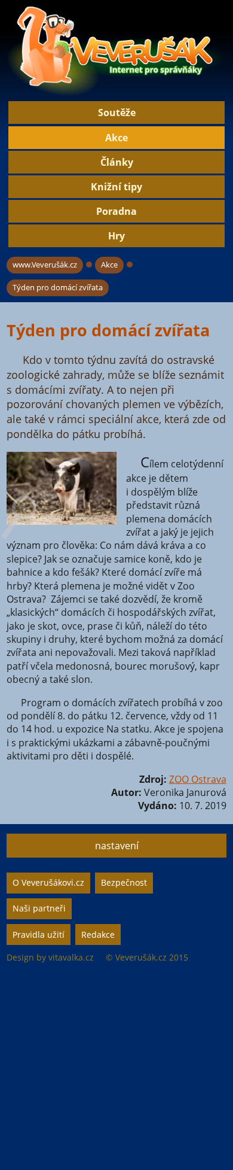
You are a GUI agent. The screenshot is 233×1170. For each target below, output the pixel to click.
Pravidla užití (39, 934)
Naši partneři (39, 908)
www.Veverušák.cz (45, 264)
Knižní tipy (116, 186)
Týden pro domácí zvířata (58, 287)
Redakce (98, 934)
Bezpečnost (124, 882)
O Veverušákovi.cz (48, 882)
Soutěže (117, 112)
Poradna (116, 211)
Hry (116, 235)
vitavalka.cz (71, 957)
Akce (116, 137)
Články (116, 162)
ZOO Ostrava (197, 779)
